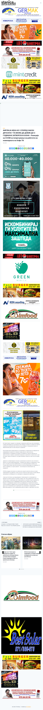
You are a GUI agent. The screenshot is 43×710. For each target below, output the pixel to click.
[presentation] (10, 543)
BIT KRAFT (28, 706)
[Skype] (23, 148)
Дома (4, 128)
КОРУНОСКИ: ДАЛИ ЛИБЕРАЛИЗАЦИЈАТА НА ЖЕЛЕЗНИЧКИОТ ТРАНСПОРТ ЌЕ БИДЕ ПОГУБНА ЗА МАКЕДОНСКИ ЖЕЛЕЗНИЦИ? (32, 525)
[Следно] (40, 552)
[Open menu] (41, 3)
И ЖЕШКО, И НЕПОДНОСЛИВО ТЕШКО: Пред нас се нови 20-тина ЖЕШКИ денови (10, 524)
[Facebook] (10, 148)
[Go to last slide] (3, 552)
